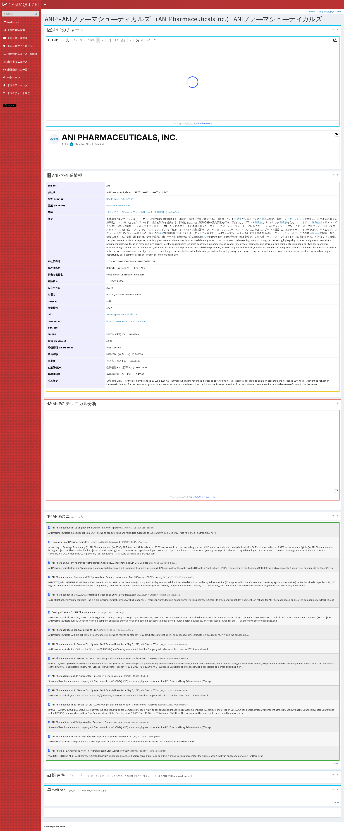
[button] (45, 4)
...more (334, 763)
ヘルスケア (126, 198)
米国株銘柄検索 (326, 11)
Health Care (112, 198)
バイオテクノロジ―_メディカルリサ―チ (129, 212)
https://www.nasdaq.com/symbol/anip (126, 321)
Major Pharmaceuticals (118, 205)
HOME (314, 11)
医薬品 (238, 218)
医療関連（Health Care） (168, 212)
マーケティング (293, 218)
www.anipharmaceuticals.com (122, 314)
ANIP (339, 11)
